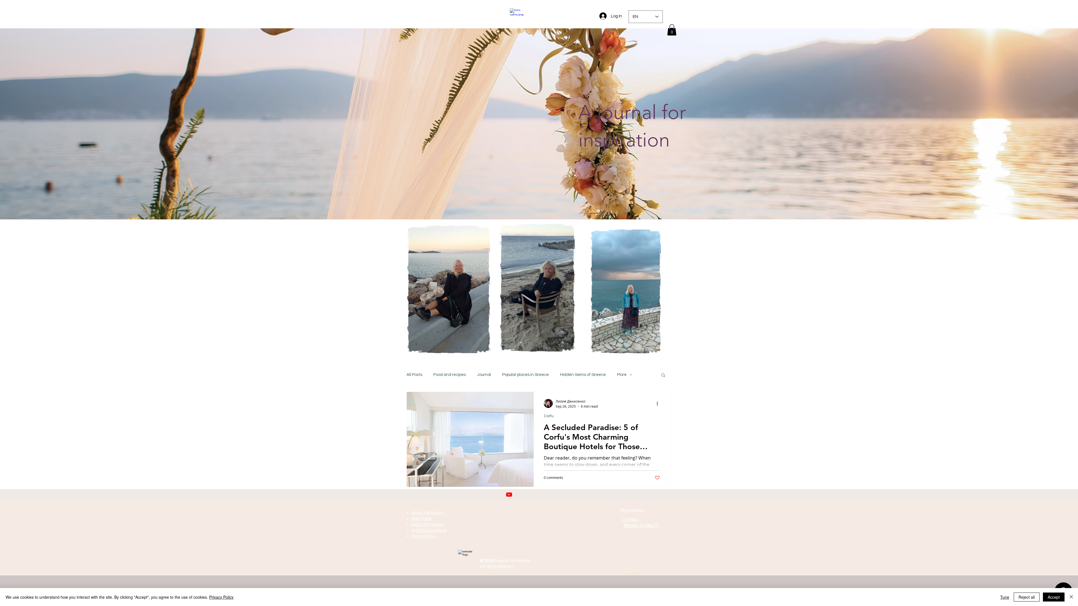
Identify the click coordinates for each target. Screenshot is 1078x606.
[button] (672, 30)
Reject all (1026, 597)
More (622, 375)
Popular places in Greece (525, 375)
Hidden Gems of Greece (583, 375)
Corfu (549, 416)
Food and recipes (449, 375)
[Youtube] (509, 494)
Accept (1054, 597)
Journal (484, 375)
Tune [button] (1004, 597)
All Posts (414, 375)
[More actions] (659, 403)
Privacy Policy (221, 597)
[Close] (1071, 597)
